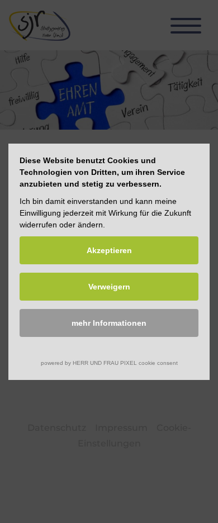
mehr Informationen (109, 322)
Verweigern (109, 286)
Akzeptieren (109, 250)
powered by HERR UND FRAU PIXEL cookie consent (109, 363)
